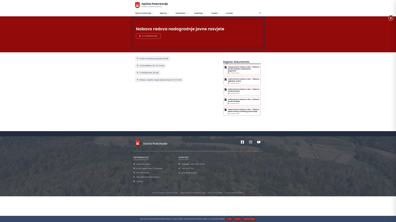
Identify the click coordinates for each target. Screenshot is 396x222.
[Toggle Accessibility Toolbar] (391, 18)
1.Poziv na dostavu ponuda (150, 59)
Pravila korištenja (249, 219)
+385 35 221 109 (187, 168)
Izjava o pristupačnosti (234, 193)
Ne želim (237, 219)
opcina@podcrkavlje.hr (189, 173)
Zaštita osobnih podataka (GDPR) (165, 193)
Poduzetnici (180, 13)
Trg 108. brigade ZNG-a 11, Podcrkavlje (149, 168)
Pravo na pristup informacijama (193, 193)
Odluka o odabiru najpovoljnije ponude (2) (156, 80)
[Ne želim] (393, 219)
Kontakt (229, 13)
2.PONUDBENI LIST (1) (148, 66)
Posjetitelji (198, 13)
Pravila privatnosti (215, 193)
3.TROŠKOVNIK (145, 73)
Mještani (163, 13)
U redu (229, 219)
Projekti (214, 13)
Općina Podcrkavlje (154, 4)
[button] (260, 13)
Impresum (139, 181)
